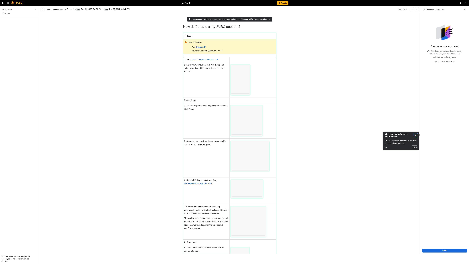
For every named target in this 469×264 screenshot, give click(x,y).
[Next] (417, 22)
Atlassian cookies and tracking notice (182, 6)
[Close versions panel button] (464, 22)
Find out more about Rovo (444, 74)
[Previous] (412, 22)
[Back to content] (42, 22)
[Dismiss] (415, 148)
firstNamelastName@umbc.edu (198, 196)
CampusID (201, 60)
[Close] (36, 256)
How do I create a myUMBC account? (61, 22)
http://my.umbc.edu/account (205, 72)
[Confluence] (17, 16)
